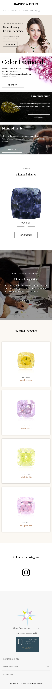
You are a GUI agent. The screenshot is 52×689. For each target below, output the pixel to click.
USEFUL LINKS (8, 674)
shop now (10, 44)
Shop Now (12, 85)
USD (5, 11)
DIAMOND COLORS (11, 659)
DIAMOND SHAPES (10, 666)
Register (12, 150)
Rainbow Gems (26, 684)
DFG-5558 (26, 426)
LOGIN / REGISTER (20, 11)
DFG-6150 (26, 377)
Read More (39, 117)
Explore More (26, 235)
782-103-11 (26, 523)
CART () (35, 11)
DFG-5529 (26, 474)
